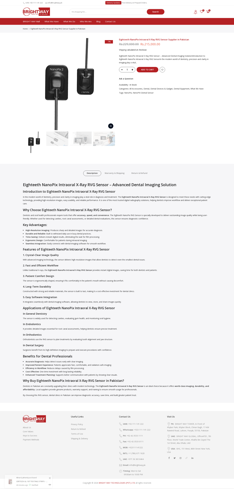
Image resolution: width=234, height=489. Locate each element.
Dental (146, 88)
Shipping (122, 50)
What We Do (69, 21)
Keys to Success (30, 435)
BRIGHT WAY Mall (31, 21)
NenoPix (128, 92)
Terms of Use (77, 433)
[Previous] (28, 84)
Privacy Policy (77, 424)
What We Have (52, 21)
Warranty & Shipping (114, 173)
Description (92, 173)
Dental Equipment (181, 88)
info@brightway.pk (55, 3)
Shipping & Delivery (79, 438)
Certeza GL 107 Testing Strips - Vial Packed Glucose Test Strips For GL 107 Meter (32, 475)
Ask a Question (126, 78)
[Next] (110, 84)
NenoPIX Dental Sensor (143, 92)
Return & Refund (139, 173)
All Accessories (135, 88)
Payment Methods (31, 439)
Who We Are (86, 21)
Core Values (28, 431)
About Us (27, 427)
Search (155, 11)
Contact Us (110, 21)
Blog (98, 21)
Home (25, 29)
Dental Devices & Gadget (161, 88)
